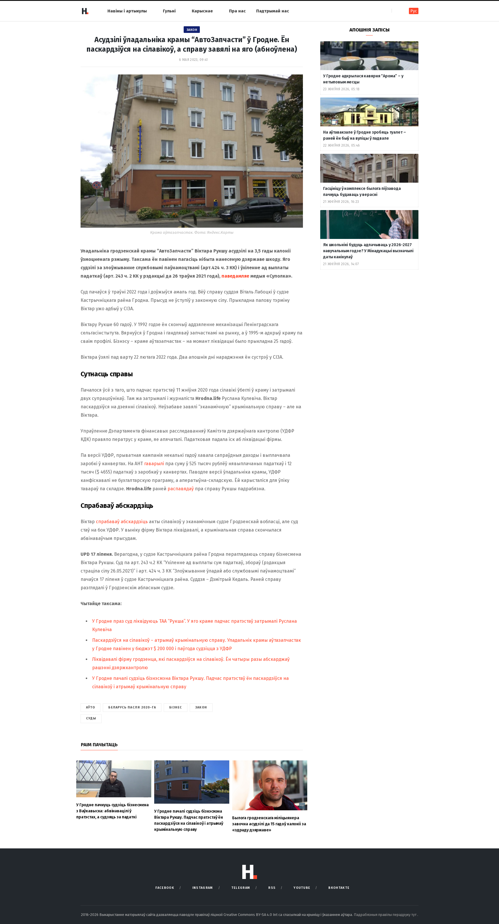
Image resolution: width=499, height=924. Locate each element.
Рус (413, 11)
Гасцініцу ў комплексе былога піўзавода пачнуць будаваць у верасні (362, 191)
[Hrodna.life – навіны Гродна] (85, 11)
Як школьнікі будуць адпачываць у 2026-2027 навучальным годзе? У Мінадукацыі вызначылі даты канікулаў (368, 250)
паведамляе (235, 276)
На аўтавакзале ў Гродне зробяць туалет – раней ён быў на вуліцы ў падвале (364, 135)
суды (91, 718)
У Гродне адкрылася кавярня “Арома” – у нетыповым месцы (363, 79)
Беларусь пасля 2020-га (132, 707)
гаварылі (154, 463)
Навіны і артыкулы (127, 11)
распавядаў (180, 488)
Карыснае (202, 11)
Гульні (169, 11)
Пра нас (237, 11)
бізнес (175, 707)
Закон (192, 30)
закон (201, 707)
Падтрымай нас (272, 11)
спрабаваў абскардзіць (122, 521)
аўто (90, 707)
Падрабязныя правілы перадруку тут (385, 914)
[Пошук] (397, 11)
